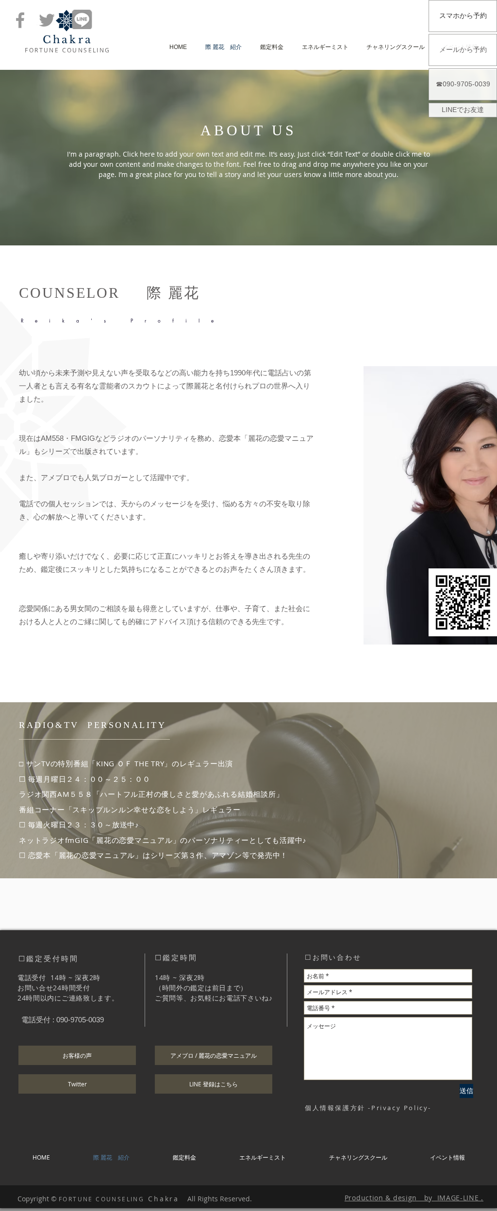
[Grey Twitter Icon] (46, 20)
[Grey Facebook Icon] (20, 20)
